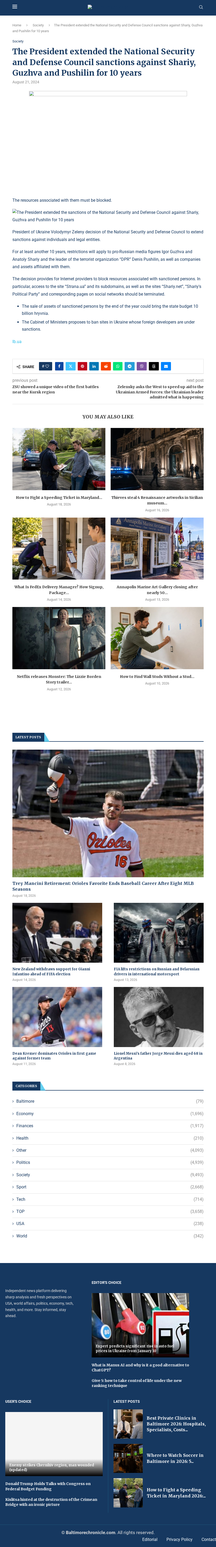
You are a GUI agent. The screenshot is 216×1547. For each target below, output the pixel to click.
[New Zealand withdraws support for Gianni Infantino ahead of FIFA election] (57, 933)
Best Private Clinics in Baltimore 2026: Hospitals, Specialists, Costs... (176, 1424)
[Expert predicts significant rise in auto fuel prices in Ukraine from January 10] (140, 1325)
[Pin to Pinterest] (82, 366)
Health (110, 1138)
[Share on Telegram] (130, 366)
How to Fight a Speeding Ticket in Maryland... (59, 497)
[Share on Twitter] (71, 366)
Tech (110, 1199)
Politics (110, 1162)
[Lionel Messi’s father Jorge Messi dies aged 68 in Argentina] (159, 1017)
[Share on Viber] (142, 366)
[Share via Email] (166, 366)
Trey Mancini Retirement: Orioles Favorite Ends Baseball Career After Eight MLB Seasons (103, 886)
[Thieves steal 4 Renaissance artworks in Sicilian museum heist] (157, 459)
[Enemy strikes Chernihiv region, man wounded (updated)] (54, 1444)
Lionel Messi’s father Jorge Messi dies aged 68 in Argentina (158, 1056)
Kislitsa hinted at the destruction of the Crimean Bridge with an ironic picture (51, 1502)
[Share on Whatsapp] (117, 366)
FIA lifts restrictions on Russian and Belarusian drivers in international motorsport (156, 971)
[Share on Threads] (154, 366)
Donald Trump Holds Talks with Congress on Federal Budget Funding (48, 1486)
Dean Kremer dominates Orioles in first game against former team (54, 1056)
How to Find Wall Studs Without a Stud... (157, 676)
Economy (110, 1113)
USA (110, 1223)
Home (16, 25)
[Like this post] (47, 366)
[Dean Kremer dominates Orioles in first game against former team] (57, 1017)
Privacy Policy (179, 1539)
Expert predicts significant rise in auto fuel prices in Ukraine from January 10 (135, 1348)
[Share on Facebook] (59, 366)
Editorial (150, 1539)
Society (38, 25)
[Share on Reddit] (106, 366)
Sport (110, 1186)
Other (110, 1150)
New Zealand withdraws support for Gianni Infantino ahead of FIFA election (51, 971)
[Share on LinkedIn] (94, 366)
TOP (110, 1211)
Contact (209, 1539)
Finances (110, 1125)
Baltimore (110, 1101)
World (110, 1235)
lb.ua (17, 341)
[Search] (201, 7)
